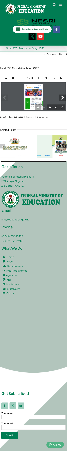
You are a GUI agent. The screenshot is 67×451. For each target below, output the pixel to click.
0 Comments (42, 117)
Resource (30, 117)
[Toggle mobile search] (54, 4)
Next (62, 54)
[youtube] (21, 405)
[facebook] (4, 405)
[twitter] (13, 405)
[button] (2, 146)
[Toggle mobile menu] (60, 4)
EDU (5, 117)
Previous (51, 54)
